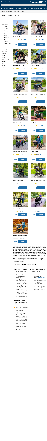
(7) (23, 154)
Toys (5, 39)
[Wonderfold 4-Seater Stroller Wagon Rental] (20, 142)
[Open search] (43, 2)
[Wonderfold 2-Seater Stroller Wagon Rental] (20, 85)
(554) (24, 39)
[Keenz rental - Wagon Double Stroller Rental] (38, 85)
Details (15, 44)
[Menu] (1, 8)
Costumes (4, 51)
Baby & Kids (18, 8)
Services (4, 61)
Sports (3, 63)
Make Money (38, 5)
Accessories (5, 22)
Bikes (32, 8)
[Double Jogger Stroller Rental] (20, 56)
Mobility (4, 55)
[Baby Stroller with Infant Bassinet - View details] (20, 226)
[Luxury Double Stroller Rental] (20, 171)
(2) (39, 211)
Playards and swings (7, 34)
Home (2, 11)
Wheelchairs (11, 8)
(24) (24, 125)
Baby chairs (6, 37)
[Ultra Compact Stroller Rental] (20, 113)
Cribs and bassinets (6, 31)
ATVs (41, 8)
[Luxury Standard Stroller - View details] (20, 199)
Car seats (6, 28)
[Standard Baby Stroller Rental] (38, 27)
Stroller (22, 11)
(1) (20, 183)
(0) (23, 238)
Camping (4, 49)
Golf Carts (36, 8)
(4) (41, 183)
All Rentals (4, 20)
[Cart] (45, 2)
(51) (24, 97)
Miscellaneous (7, 47)
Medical (24, 8)
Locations (23, 5)
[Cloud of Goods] (5, 2)
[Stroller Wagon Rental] (38, 113)
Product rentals (9, 11)
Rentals (8, 5)
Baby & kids (16, 11)
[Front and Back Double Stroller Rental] (38, 171)
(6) (40, 154)
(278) (42, 39)
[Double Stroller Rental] (20, 27)
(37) (42, 97)
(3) (23, 211)
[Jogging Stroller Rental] (38, 56)
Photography (5, 59)
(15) (42, 125)
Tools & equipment (5, 66)
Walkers (6, 41)
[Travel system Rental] (38, 142)
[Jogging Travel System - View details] (38, 199)
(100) (24, 68)
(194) (42, 68)
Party (28, 8)
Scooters (6, 8)
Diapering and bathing (7, 44)
